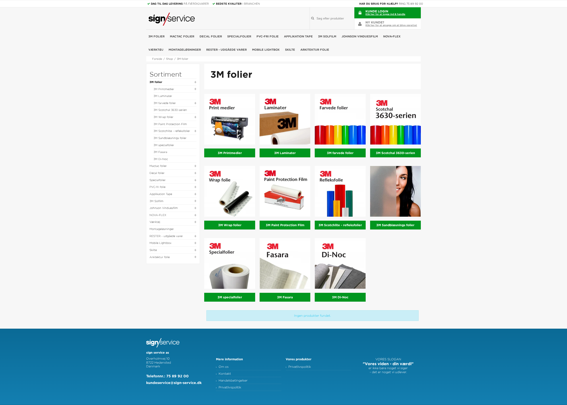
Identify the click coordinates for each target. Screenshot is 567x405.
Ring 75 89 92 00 (411, 3)
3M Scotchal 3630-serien (170, 109)
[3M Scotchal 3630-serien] (395, 119)
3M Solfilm (327, 36)
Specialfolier (239, 36)
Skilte (290, 49)
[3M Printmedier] (229, 119)
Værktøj (155, 49)
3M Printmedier (163, 89)
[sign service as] (171, 19)
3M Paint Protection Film (170, 124)
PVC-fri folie (267, 36)
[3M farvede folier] (340, 119)
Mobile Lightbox (266, 49)
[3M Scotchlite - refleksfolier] (340, 191)
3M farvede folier (164, 103)
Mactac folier (182, 36)
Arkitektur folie (314, 49)
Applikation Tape (298, 36)
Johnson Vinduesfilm (360, 36)
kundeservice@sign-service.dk (174, 383)
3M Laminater (162, 95)
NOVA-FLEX (392, 36)
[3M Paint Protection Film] (285, 191)
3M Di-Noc (160, 159)
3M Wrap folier (163, 117)
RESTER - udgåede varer (226, 49)
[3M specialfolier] (229, 263)
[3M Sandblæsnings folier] (395, 191)
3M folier (156, 36)
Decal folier (211, 36)
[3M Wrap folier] (229, 191)
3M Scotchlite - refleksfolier (171, 130)
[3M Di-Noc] (340, 263)
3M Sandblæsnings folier (169, 138)
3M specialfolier (163, 145)
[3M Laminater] (285, 119)
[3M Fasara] (285, 263)
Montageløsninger (185, 49)
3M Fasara (160, 151)
